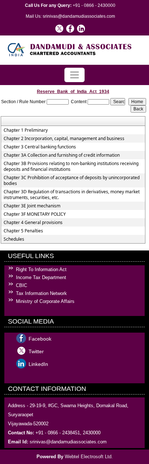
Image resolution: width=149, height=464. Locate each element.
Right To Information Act (41, 269)
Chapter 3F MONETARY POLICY (35, 214)
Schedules (14, 239)
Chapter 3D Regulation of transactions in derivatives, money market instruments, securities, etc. (72, 195)
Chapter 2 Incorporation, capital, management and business (64, 139)
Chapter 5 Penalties (23, 231)
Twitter (36, 351)
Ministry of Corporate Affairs (45, 301)
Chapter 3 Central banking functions (40, 147)
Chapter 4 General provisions (33, 222)
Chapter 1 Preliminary (26, 130)
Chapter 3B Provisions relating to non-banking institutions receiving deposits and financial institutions (71, 166)
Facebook (40, 339)
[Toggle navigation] (74, 75)
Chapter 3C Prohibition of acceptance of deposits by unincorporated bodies (72, 180)
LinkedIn (38, 364)
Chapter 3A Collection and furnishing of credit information (62, 155)
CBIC (21, 285)
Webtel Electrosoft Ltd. (89, 456)
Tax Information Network (41, 293)
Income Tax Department (41, 277)
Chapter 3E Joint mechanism (32, 206)
